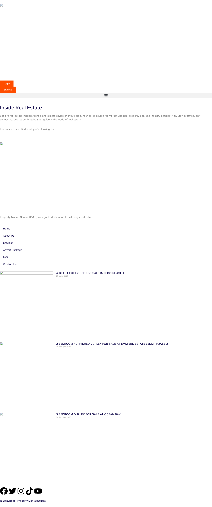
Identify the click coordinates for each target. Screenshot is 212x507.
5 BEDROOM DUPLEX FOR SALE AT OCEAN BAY (88, 414)
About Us (8, 235)
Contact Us (9, 264)
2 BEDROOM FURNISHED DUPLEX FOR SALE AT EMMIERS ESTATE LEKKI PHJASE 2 (112, 343)
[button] (106, 95)
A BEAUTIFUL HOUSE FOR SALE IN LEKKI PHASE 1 (90, 273)
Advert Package (12, 249)
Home (6, 228)
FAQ (5, 257)
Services (8, 242)
